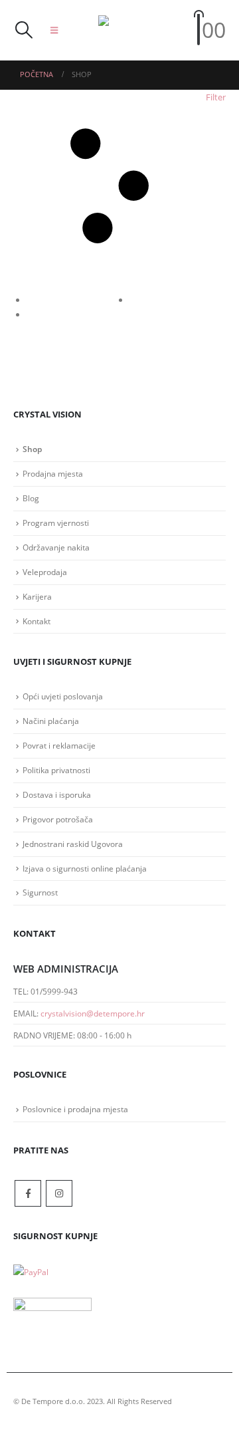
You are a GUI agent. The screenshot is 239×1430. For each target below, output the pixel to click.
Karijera (37, 596)
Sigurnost (40, 892)
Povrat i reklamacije (59, 745)
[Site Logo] (124, 30)
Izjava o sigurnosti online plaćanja (85, 868)
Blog (31, 498)
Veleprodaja (45, 571)
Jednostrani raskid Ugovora (73, 843)
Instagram (59, 1193)
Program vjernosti (56, 522)
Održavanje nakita (56, 547)
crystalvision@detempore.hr (92, 1013)
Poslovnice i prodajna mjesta (75, 1109)
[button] (23, 30)
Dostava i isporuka (57, 794)
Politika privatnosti (56, 770)
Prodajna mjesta (53, 473)
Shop (32, 448)
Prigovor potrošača (58, 819)
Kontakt (36, 621)
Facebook (28, 1193)
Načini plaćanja (51, 720)
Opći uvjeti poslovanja (63, 696)
